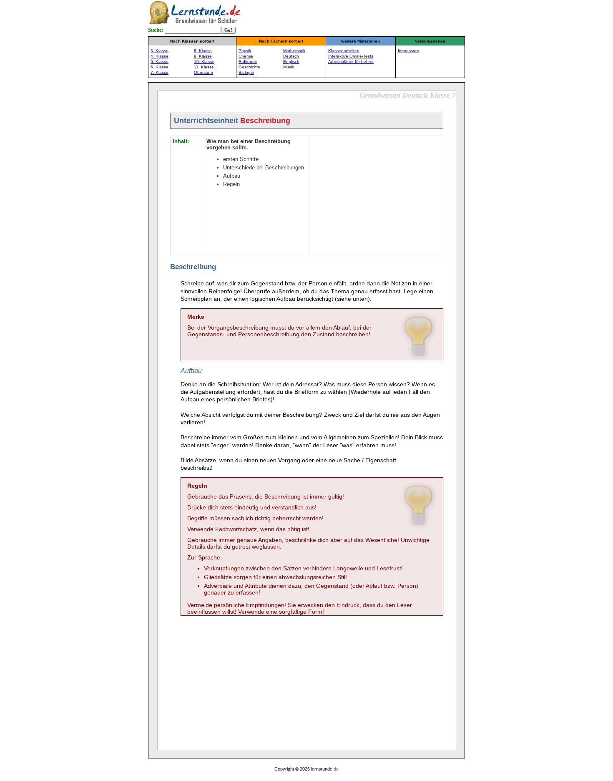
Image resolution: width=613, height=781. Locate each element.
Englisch (291, 61)
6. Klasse (159, 67)
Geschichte (249, 67)
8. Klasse (203, 50)
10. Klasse (204, 61)
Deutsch (291, 56)
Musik (288, 67)
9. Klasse (203, 56)
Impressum (408, 50)
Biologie (246, 72)
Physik (245, 50)
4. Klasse (159, 56)
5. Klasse (159, 61)
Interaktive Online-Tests (350, 56)
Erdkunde (248, 61)
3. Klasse (159, 50)
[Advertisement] (376, 194)
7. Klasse (159, 72)
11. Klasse (204, 67)
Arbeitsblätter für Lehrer (351, 61)
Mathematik (294, 50)
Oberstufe (203, 72)
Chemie (246, 56)
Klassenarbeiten (343, 50)
